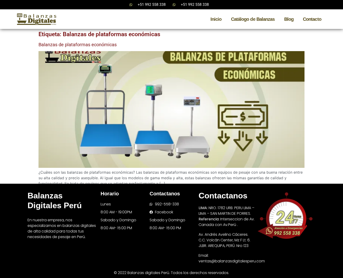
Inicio (216, 19)
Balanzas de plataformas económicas (77, 44)
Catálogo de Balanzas (253, 19)
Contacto (312, 19)
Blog (289, 19)
